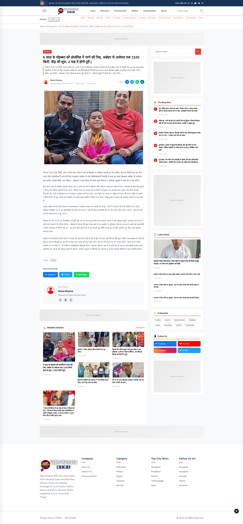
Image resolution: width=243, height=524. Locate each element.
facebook (183, 467)
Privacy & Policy (89, 476)
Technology (190, 325)
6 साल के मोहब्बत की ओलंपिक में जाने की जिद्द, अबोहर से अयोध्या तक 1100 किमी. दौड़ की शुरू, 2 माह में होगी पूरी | (58, 368)
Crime (158, 325)
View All (139, 328)
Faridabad (178, 17)
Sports (51, 26)
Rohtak (99, 17)
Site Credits (70, 518)
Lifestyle (120, 481)
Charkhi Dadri (164, 17)
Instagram (183, 471)
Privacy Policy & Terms (51, 518)
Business (192, 320)
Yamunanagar (129, 17)
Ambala (142, 17)
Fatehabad (191, 17)
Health (178, 325)
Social (163, 11)
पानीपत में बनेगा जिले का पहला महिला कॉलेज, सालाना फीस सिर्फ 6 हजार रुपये (177, 274)
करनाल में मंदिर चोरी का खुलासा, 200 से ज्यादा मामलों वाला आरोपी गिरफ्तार (176, 298)
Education (104, 11)
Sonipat (116, 17)
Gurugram (155, 467)
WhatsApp (83, 275)
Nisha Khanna (56, 80)
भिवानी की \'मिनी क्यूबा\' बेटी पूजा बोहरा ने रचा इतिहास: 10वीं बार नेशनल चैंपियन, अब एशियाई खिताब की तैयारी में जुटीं (127, 351)
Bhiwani (151, 17)
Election (120, 485)
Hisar (153, 485)
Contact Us (87, 471)
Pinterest (183, 485)
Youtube (183, 476)
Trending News (149, 11)
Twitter (67, 275)
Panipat (81, 17)
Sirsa (108, 17)
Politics (135, 11)
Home (92, 11)
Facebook (51, 275)
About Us (86, 467)
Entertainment (120, 11)
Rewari (90, 17)
